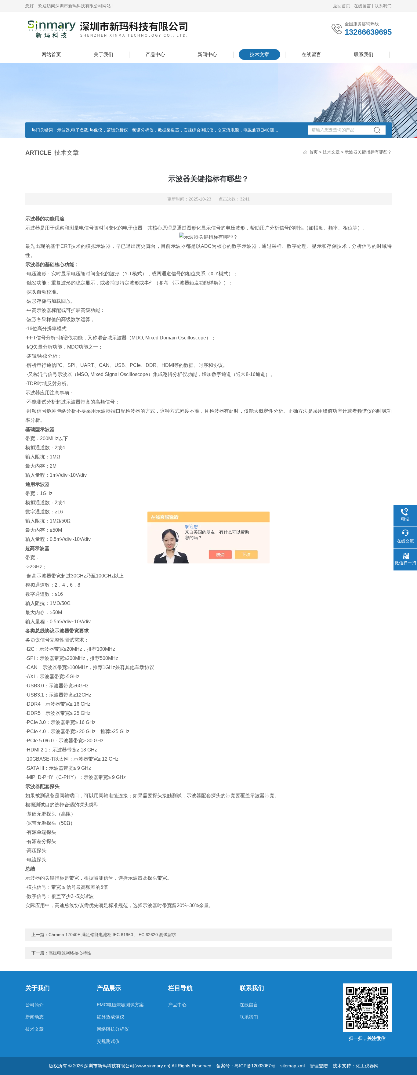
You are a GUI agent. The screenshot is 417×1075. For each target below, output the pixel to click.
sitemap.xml (292, 1065)
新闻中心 (207, 54)
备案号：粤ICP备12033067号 (245, 1065)
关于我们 (103, 54)
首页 (313, 152)
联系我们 (383, 5)
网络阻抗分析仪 (113, 1029)
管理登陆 (319, 1065)
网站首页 (51, 54)
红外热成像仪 (110, 1016)
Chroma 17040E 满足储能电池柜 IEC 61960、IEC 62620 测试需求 (112, 934)
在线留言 (362, 5)
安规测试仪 (108, 1041)
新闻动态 (34, 1016)
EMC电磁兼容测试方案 (120, 1004)
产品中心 (155, 54)
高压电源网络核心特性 (70, 952)
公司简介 (34, 1004)
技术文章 (259, 54)
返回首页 (341, 5)
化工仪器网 (367, 1065)
